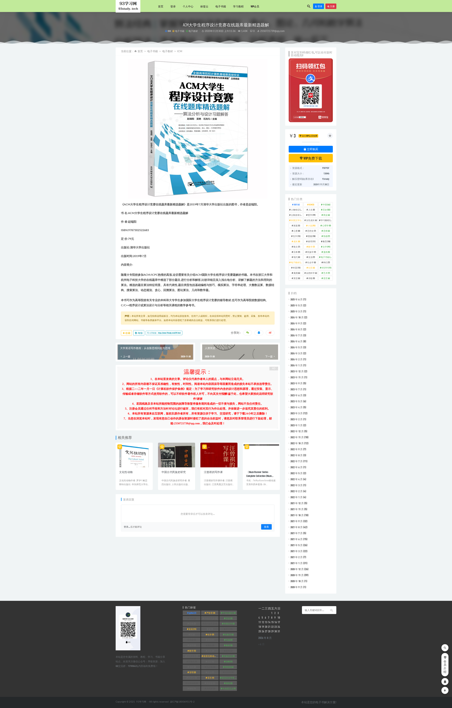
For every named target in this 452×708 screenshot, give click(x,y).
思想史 (311, 231)
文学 (326, 246)
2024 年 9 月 (296, 323)
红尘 (210, 672)
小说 (311, 225)
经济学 (326, 267)
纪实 (311, 267)
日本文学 (192, 656)
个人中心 (188, 6)
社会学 (311, 262)
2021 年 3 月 (296, 551)
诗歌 (311, 278)
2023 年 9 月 (296, 383)
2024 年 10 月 (297, 317)
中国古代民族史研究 (174, 472)
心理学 (326, 225)
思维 (326, 231)
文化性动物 (126, 472)
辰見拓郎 (192, 683)
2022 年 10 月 (297, 443)
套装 (192, 629)
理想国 (229, 667)
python (192, 613)
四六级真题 (210, 623)
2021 (297, 204)
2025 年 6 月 (296, 299)
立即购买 (312, 149)
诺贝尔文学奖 (229, 677)
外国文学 (297, 220)
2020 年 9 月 (296, 587)
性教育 (229, 634)
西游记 (192, 677)
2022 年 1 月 (296, 497)
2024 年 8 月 (296, 329)
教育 (326, 241)
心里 (296, 231)
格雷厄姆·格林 (211, 656)
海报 (140, 332)
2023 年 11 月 (297, 377)
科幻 (326, 262)
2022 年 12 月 (297, 431)
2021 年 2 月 (296, 557)
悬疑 (311, 236)
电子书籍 (220, 6)
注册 (332, 6)
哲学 (311, 215)
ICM (169, 31)
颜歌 (192, 688)
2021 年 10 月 (297, 515)
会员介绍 (445, 666)
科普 (296, 267)
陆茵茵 (210, 683)
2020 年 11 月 (297, 575)
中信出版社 (229, 613)
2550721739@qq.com (272, 31)
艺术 (326, 273)
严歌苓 (210, 613)
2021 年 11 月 (297, 509)
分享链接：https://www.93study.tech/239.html (165, 333)
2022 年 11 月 (297, 437)
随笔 (229, 683)
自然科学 (311, 273)
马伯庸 (210, 688)
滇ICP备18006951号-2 (182, 702)
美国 (296, 273)
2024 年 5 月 (296, 347)
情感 (326, 236)
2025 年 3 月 (296, 311)
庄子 (229, 629)
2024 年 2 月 (296, 359)
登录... (127, 526)
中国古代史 (210, 618)
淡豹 (229, 661)
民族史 (192, 661)
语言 (326, 278)
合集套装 (297, 215)
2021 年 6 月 (296, 539)
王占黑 (210, 667)
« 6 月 (261, 644)
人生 (311, 209)
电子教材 (193, 31)
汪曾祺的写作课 (213, 472)
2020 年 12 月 (297, 569)
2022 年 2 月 (296, 491)
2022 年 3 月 (296, 485)
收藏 (127, 332)
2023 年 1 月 (296, 425)
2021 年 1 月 (296, 563)
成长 (296, 241)
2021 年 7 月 (296, 533)
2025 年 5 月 (296, 305)
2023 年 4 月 (296, 407)
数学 (311, 246)
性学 (296, 236)
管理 (192, 672)
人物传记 (297, 209)
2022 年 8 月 (296, 455)
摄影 (210, 645)
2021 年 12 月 (297, 503)
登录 (173, 6)
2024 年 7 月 (296, 335)
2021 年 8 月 (296, 527)
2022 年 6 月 (296, 467)
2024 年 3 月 (296, 353)
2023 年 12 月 (297, 371)
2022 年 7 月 (296, 461)
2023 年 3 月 (296, 413)
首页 (160, 6)
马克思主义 (229, 688)
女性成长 (311, 220)
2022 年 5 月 (296, 473)
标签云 (204, 6)
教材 (229, 645)
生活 (311, 257)
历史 (326, 209)
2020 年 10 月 (297, 581)
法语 (210, 661)
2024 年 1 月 (296, 365)
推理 (311, 241)
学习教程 (238, 6)
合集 (192, 623)
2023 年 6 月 (296, 395)
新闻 (229, 650)
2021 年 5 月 (296, 545)
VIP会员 (255, 6)
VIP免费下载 (312, 158)
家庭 (296, 225)
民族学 (311, 252)
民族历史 (229, 656)
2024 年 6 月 (296, 341)
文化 (210, 650)
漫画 (326, 252)
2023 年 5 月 (296, 401)
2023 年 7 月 (296, 389)
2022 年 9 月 (296, 449)
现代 (296, 257)
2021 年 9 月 (296, 521)
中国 (326, 204)
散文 (296, 246)
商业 (326, 215)
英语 (296, 278)
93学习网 (141, 702)
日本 (296, 252)
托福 (229, 640)
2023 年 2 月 (296, 419)
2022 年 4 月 (296, 479)
